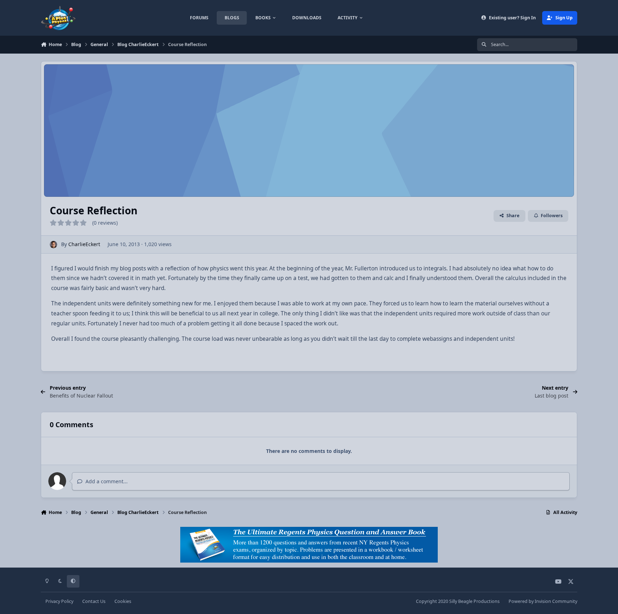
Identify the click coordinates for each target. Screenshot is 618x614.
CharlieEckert (84, 244)
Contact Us (94, 601)
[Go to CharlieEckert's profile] (53, 244)
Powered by (543, 601)
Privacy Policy (59, 601)
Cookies (122, 601)
